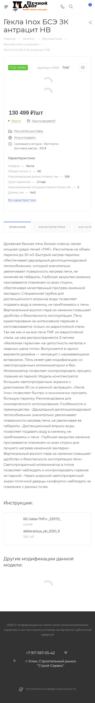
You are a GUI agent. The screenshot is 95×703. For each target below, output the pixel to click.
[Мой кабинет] (79, 7)
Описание (17, 227)
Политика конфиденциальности (51, 689)
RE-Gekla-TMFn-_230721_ (42, 519)
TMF (66, 68)
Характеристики (52, 227)
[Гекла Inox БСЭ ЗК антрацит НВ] (47, 82)
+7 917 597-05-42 (40, 653)
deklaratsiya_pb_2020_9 (41, 531)
